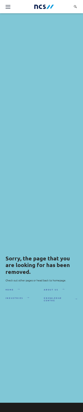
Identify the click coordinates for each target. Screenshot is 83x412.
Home (10, 289)
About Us (51, 289)
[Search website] (75, 6)
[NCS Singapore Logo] (44, 6)
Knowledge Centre (53, 299)
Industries (14, 297)
